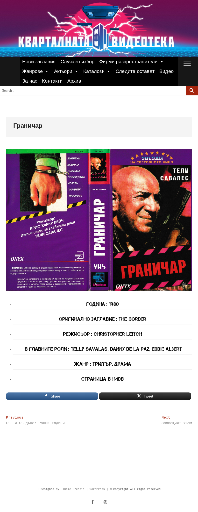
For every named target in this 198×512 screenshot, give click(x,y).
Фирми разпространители (128, 61)
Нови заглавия (39, 61)
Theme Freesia (74, 489)
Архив (74, 81)
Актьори (63, 71)
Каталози (94, 71)
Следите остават (135, 71)
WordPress (97, 489)
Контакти (52, 81)
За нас (29, 81)
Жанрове (32, 71)
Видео (166, 71)
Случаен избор (78, 61)
